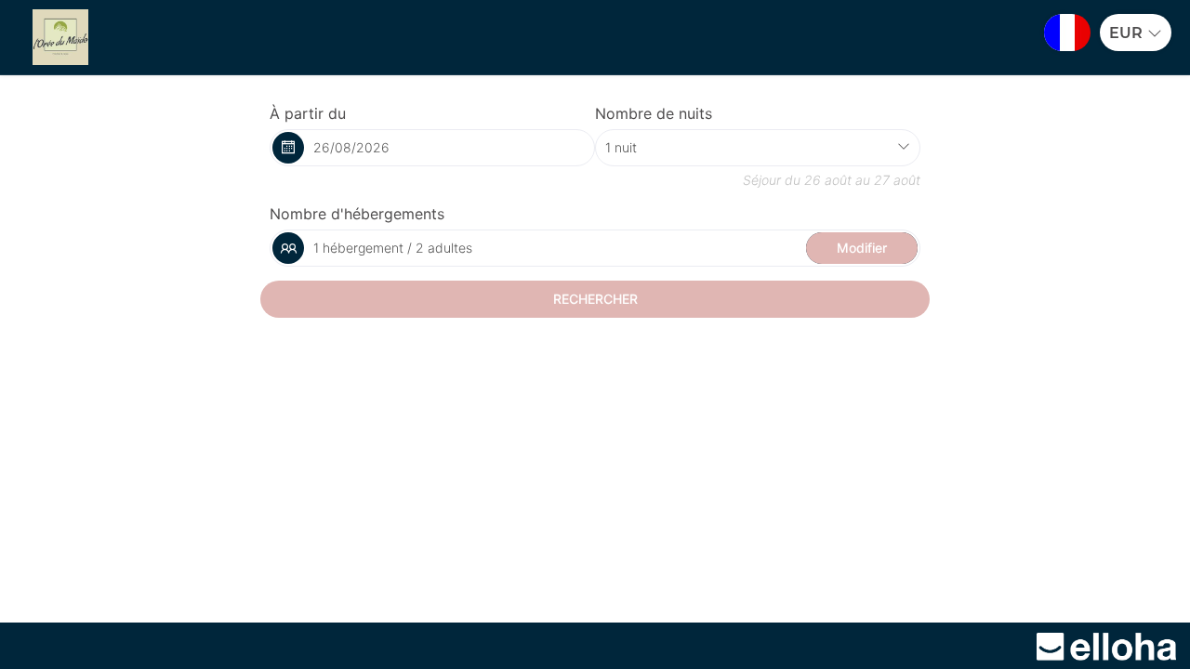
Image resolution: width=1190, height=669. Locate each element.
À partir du (308, 113)
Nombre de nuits (653, 113)
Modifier (862, 248)
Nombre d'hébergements (357, 213)
